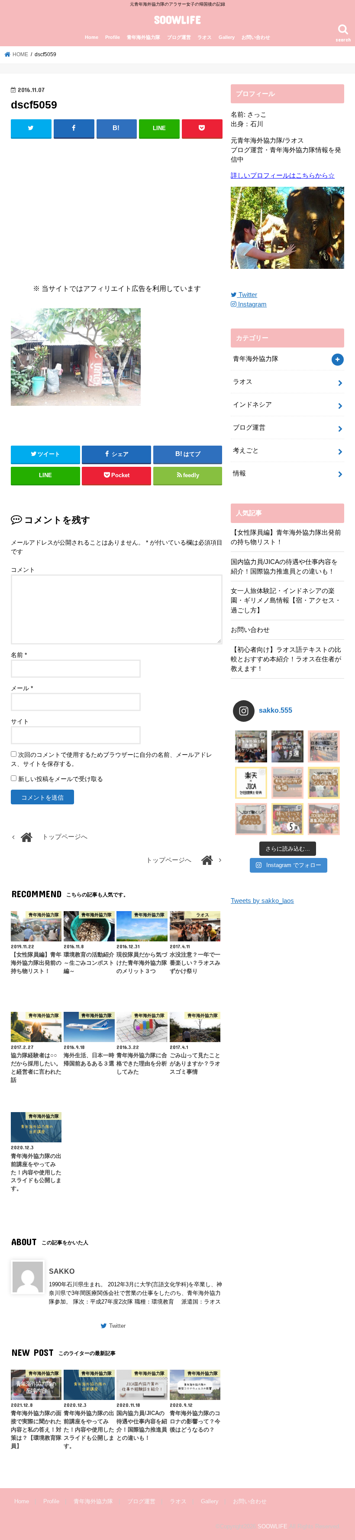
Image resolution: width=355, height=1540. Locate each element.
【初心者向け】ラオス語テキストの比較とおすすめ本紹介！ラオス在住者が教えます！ (286, 659)
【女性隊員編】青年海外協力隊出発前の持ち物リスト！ (286, 537)
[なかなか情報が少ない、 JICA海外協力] (324, 783)
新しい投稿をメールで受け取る (60, 778)
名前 (19, 654)
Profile (112, 37)
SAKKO (61, 1271)
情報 (239, 473)
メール (22, 688)
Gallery (227, 37)
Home (91, 37)
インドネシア (252, 404)
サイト (20, 721)
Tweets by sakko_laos (262, 900)
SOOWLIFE (177, 19)
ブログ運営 (179, 37)
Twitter (117, 1326)
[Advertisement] (117, 208)
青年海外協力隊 (143, 37)
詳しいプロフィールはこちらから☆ (283, 175)
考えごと (246, 450)
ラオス (204, 37)
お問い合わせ (256, 37)
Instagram (251, 304)
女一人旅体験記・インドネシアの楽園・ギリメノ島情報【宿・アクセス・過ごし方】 (286, 600)
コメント (23, 569)
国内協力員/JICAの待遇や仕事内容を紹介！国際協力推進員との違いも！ (284, 566)
